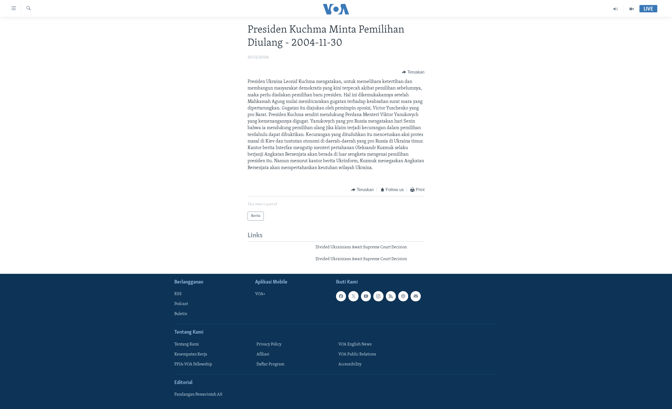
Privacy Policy (268, 344)
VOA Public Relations (357, 354)
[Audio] (616, 9)
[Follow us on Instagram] (378, 296)
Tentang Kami (186, 344)
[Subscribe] (416, 296)
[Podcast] (403, 296)
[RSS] (391, 296)
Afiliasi (262, 354)
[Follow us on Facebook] (341, 296)
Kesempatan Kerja (190, 354)
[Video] (631, 9)
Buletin (180, 314)
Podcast (181, 304)
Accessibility (349, 364)
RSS (178, 294)
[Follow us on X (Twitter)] (353, 296)
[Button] (413, 72)
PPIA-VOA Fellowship (193, 364)
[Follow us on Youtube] (366, 296)
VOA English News (355, 344)
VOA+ (260, 294)
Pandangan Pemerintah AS (198, 394)
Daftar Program (270, 364)
